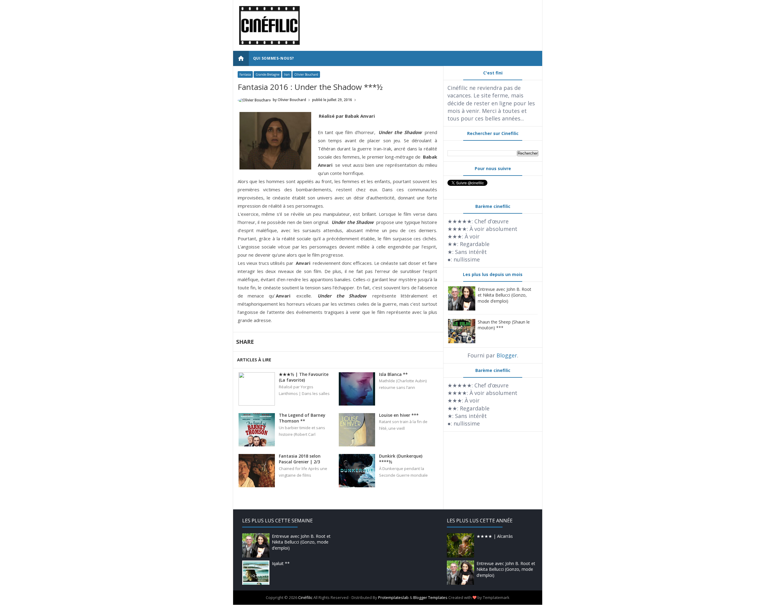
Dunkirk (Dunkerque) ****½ (400, 459)
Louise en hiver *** (399, 415)
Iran (287, 74)
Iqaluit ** (281, 563)
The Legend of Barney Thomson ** (302, 418)
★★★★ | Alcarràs (495, 536)
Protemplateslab (393, 597)
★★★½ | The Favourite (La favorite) (303, 377)
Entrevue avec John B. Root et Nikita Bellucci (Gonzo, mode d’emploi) (504, 295)
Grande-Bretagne (267, 74)
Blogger (506, 355)
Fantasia (245, 74)
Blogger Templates (430, 597)
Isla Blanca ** (393, 374)
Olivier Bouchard (306, 74)
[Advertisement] (426, 19)
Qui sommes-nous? (273, 58)
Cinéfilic (305, 597)
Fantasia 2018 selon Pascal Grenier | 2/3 (300, 459)
